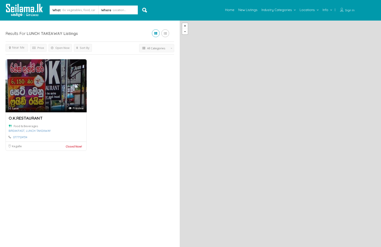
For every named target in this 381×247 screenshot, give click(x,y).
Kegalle (17, 146)
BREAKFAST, (17, 130)
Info (325, 10)
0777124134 (20, 137)
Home (229, 10)
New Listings (248, 10)
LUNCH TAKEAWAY (38, 130)
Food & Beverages (26, 126)
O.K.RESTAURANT (26, 118)
